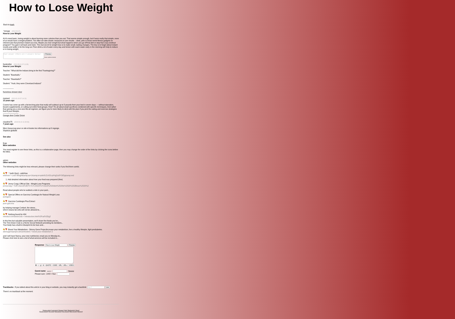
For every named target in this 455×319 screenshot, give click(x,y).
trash (12, 25)
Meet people (73, 311)
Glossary (61, 310)
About (77, 310)
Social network (44, 311)
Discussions (58, 311)
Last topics (55, 310)
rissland (6, 98)
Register (71, 271)
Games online (47, 310)
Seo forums (65, 311)
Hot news (51, 311)
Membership (71, 310)
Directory (80, 311)
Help (65, 310)
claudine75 (7, 122)
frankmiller (7, 64)
